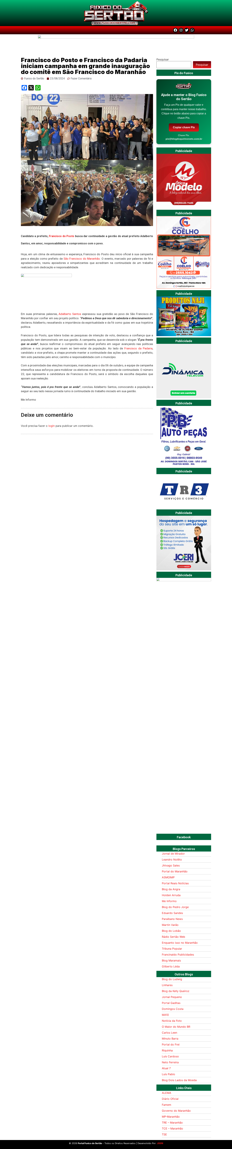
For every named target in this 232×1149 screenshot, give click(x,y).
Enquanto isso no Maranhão (180, 942)
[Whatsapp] (192, 30)
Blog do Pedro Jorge (175, 907)
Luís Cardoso (170, 1056)
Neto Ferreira (170, 1062)
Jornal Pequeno (172, 997)
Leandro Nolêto (172, 859)
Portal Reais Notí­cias (175, 883)
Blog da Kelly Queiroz (175, 991)
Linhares (167, 985)
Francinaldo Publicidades (178, 954)
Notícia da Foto (172, 1020)
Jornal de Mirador (173, 853)
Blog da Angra (171, 889)
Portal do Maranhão (175, 871)
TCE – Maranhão (172, 1128)
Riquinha (167, 1050)
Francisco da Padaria (138, 348)
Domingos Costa (172, 1009)
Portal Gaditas (171, 1003)
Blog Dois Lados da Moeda (179, 1080)
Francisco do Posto (61, 236)
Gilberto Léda (171, 966)
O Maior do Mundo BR (176, 1026)
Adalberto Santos (70, 314)
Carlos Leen (169, 1032)
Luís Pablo (168, 1074)
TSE (164, 1134)
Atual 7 (166, 1068)
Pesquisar (162, 59)
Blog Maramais (171, 960)
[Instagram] (181, 30)
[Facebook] (175, 30)
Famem (166, 1104)
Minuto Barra (170, 1038)
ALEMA (166, 1093)
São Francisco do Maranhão (82, 258)
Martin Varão (170, 925)
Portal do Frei (171, 1044)
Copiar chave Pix (184, 127)
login (51, 425)
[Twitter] (186, 30)
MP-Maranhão (171, 1116)
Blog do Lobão (171, 930)
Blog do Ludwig (172, 979)
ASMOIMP (168, 877)
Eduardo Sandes (172, 913)
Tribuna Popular (172, 948)
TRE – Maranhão (172, 1122)
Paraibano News (172, 919)
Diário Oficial (170, 1098)
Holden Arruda (171, 895)
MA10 (165, 1014)
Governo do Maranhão (176, 1110)
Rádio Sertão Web (173, 936)
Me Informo (169, 901)
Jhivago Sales (171, 865)
